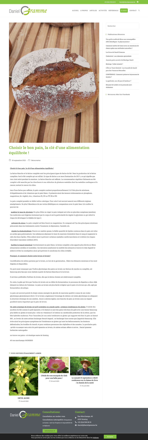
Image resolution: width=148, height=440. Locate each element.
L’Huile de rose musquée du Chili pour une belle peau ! (54, 376)
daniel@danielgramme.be (127, 2)
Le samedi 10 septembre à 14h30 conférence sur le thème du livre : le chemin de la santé (85, 380)
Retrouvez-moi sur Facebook (119, 94)
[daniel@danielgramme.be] (118, 2)
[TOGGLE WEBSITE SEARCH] (139, 10)
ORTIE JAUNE (23, 398)
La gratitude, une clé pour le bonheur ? (118, 81)
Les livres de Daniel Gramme (115, 52)
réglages (96, 438)
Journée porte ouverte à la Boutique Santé (119, 60)
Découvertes (36, 160)
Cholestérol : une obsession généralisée (118, 56)
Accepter (110, 437)
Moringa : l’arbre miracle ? (114, 64)
